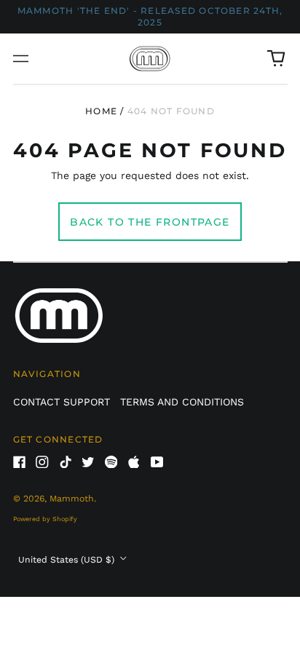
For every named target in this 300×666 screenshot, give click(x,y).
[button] (276, 59)
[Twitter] (88, 462)
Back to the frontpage (149, 222)
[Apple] (134, 462)
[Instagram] (42, 462)
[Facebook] (19, 462)
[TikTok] (65, 462)
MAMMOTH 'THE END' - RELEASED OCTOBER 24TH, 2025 (150, 16)
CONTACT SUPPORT (61, 402)
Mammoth (72, 498)
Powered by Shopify (45, 519)
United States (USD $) (67, 560)
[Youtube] (157, 462)
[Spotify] (111, 462)
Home (101, 111)
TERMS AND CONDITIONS (182, 402)
